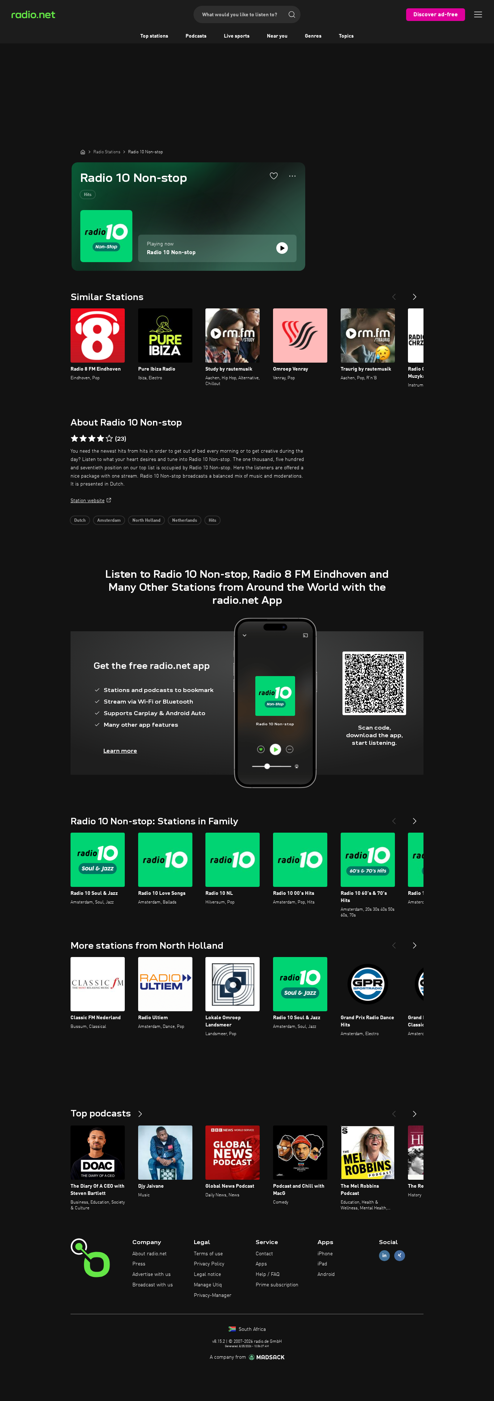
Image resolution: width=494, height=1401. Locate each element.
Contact (264, 1253)
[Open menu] (478, 14)
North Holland (146, 520)
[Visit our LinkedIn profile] (384, 1255)
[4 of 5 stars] (100, 438)
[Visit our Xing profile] (400, 1255)
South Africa (251, 1329)
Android (326, 1274)
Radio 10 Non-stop (171, 253)
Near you (277, 36)
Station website (88, 500)
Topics (346, 36)
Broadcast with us (152, 1284)
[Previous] (394, 294)
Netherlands (184, 520)
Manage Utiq (208, 1284)
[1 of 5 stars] (74, 438)
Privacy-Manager (212, 1295)
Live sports (237, 36)
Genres (313, 36)
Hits (87, 195)
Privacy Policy (209, 1264)
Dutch (80, 520)
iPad (322, 1264)
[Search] (292, 14)
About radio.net (149, 1253)
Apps (261, 1264)
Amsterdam (109, 520)
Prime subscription (277, 1284)
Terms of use (208, 1253)
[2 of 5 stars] (83, 438)
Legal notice (207, 1274)
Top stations (154, 36)
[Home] (83, 152)
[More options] (292, 176)
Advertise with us (151, 1274)
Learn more (120, 751)
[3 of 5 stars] (92, 438)
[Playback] (282, 248)
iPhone (325, 1253)
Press (138, 1264)
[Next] (414, 294)
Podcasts (196, 36)
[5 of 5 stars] (109, 438)
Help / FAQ (268, 1274)
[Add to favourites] (274, 175)
